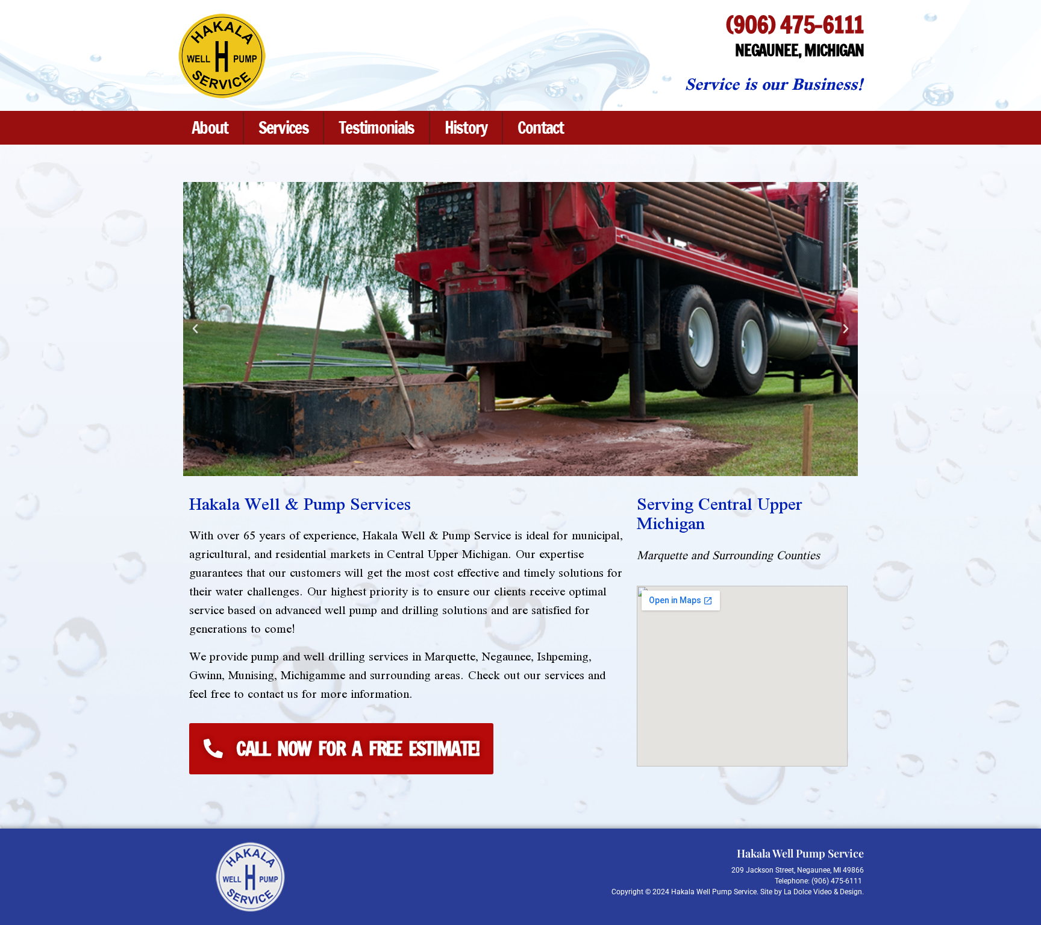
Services (283, 127)
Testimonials (376, 127)
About (210, 127)
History (466, 127)
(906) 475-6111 (795, 24)
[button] (195, 329)
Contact (540, 127)
